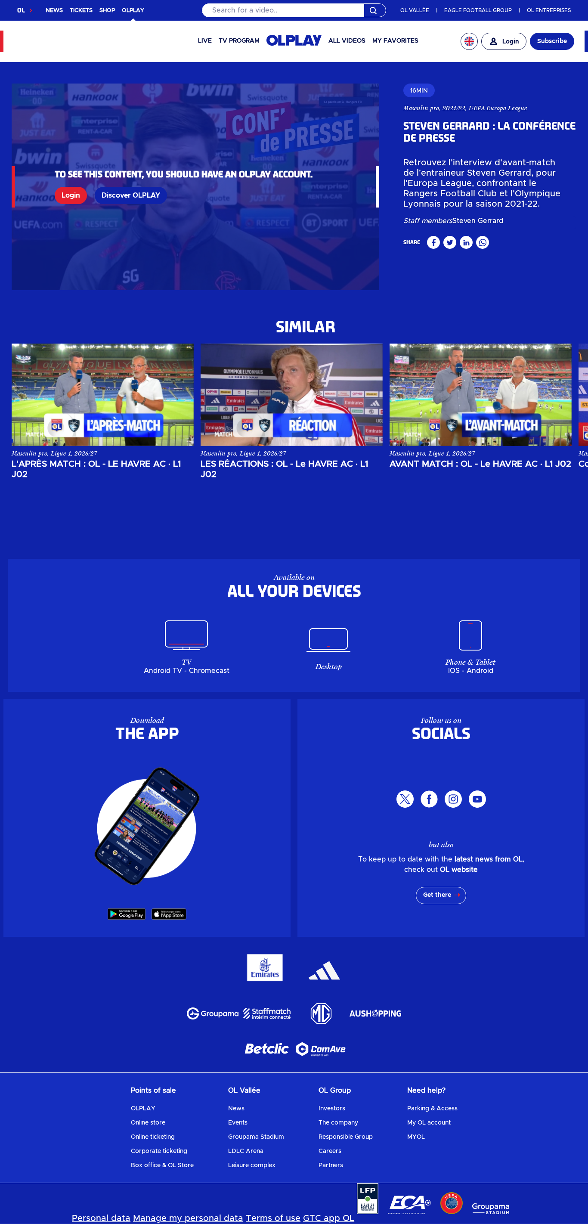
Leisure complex (251, 1165)
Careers (330, 1151)
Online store (148, 1123)
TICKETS (81, 10)
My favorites (395, 41)
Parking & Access (432, 1109)
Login (71, 195)
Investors (332, 1109)
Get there (437, 895)
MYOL (416, 1137)
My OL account (429, 1123)
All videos (346, 41)
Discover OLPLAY (131, 195)
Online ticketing (153, 1137)
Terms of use (273, 1218)
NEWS (54, 10)
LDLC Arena (245, 1151)
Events (238, 1123)
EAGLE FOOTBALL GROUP (478, 10)
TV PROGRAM (239, 41)
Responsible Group (346, 1137)
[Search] (294, 10)
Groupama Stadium (256, 1137)
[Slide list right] (557, 394)
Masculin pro (421, 108)
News (236, 1109)
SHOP (107, 10)
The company (338, 1123)
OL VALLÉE (414, 10)
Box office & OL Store (162, 1165)
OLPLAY (143, 1109)
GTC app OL (328, 1218)
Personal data (101, 1218)
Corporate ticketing (159, 1151)
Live (205, 41)
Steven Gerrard (477, 220)
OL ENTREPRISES (549, 10)
